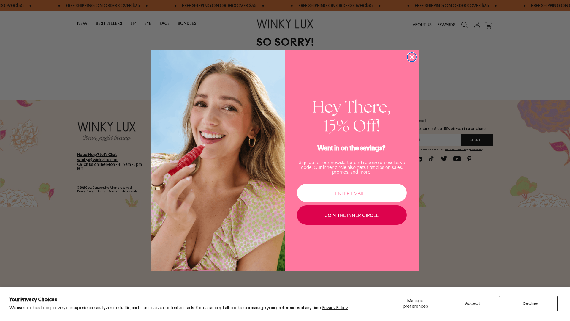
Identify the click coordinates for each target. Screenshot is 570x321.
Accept (473, 303)
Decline (530, 303)
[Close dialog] (411, 57)
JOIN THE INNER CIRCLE (352, 215)
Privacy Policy (335, 308)
